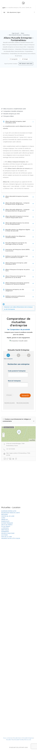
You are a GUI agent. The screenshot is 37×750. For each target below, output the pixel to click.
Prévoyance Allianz (8, 116)
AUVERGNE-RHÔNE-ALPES (8, 511)
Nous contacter (7, 738)
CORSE (3, 518)
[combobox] (18, 12)
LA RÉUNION (5, 528)
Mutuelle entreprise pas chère (11, 113)
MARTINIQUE (5, 530)
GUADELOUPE (5, 521)
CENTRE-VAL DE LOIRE (7, 516)
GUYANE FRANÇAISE (7, 523)
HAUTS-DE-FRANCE (6, 524)
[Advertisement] (18, 88)
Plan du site (27, 739)
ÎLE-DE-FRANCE (5, 526)
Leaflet (32, 440)
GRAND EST (4, 519)
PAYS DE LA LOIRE (6, 536)
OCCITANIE (4, 535)
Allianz (22, 33)
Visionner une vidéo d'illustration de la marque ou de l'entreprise (18, 308)
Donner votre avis (26, 63)
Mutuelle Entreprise (28, 738)
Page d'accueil (15, 33)
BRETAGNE (4, 514)
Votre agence (29, 26)
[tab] (18, 121)
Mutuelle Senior (17, 738)
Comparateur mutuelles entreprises (13, 111)
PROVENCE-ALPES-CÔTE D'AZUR (10, 538)
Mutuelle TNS (9, 739)
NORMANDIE (5, 531)
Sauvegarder (14, 59)
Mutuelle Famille (18, 739)
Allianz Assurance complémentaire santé (14, 109)
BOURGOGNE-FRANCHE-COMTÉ (10, 512)
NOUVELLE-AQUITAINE (7, 533)
